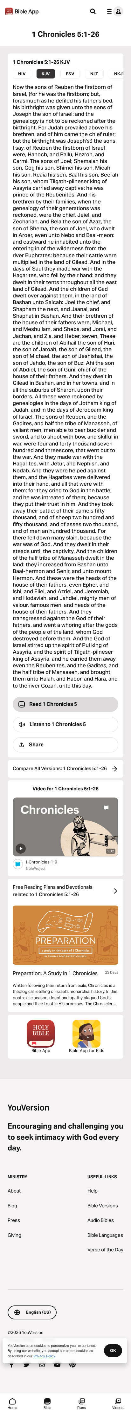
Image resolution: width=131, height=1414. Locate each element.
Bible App (40, 1050)
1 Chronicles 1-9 (46, 861)
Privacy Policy (44, 1355)
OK (113, 1350)
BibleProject (35, 868)
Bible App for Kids (86, 1050)
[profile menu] (114, 11)
